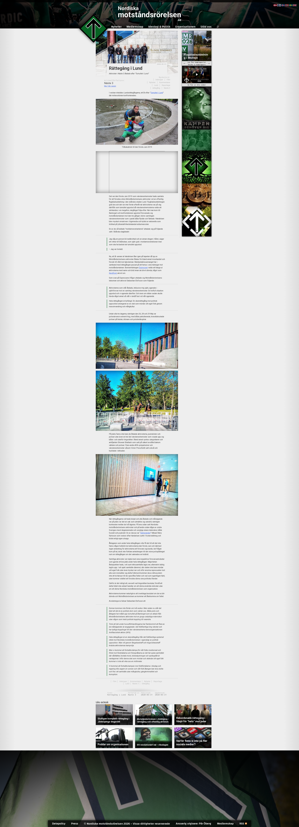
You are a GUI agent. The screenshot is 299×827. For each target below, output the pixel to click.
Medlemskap (225, 824)
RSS (241, 824)
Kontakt (207, 1)
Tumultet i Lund (157, 93)
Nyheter (152, 82)
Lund (156, 85)
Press (161, 1)
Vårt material (139, 1)
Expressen (143, 267)
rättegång (156, 88)
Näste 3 (167, 88)
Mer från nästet (110, 86)
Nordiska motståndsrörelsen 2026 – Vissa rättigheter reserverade (127, 824)
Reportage (166, 85)
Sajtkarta (115, 1)
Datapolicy (58, 824)
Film (168, 80)
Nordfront (113, 273)
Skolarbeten (184, 1)
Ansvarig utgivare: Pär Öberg (193, 824)
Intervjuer (159, 80)
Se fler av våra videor (197, 85)
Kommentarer (164, 82)
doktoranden (145, 533)
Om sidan (93, 1)
